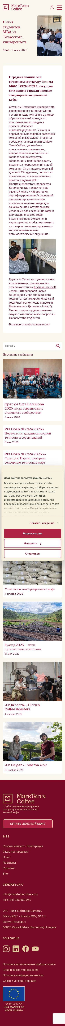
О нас (6, 857)
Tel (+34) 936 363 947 (17, 900)
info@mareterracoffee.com (20, 894)
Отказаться (32, 553)
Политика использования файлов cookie (29, 964)
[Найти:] (30, 346)
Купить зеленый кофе (27, 824)
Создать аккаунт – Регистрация (23, 846)
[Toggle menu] (59, 8)
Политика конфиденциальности (23, 975)
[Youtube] (35, 951)
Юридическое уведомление (20, 970)
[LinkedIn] (15, 951)
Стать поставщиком (15, 851)
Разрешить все (32, 533)
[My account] (52, 8)
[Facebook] (25, 951)
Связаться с (13, 884)
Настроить (30, 543)
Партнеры (9, 862)
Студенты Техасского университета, (32, 107)
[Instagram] (6, 951)
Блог (6, 873)
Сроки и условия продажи (19, 981)
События (8, 868)
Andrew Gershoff (45, 287)
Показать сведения (42, 523)
